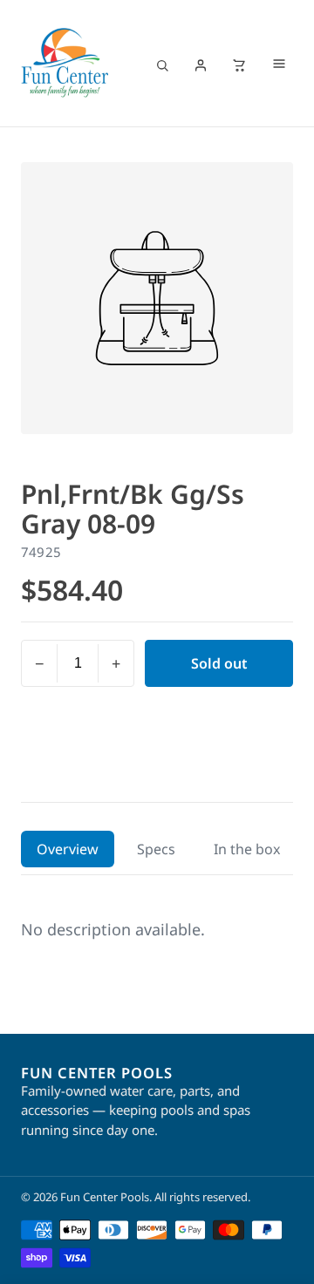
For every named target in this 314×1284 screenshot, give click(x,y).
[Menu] (279, 65)
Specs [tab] (156, 849)
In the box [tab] (247, 849)
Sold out (219, 663)
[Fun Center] (64, 62)
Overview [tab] (68, 849)
